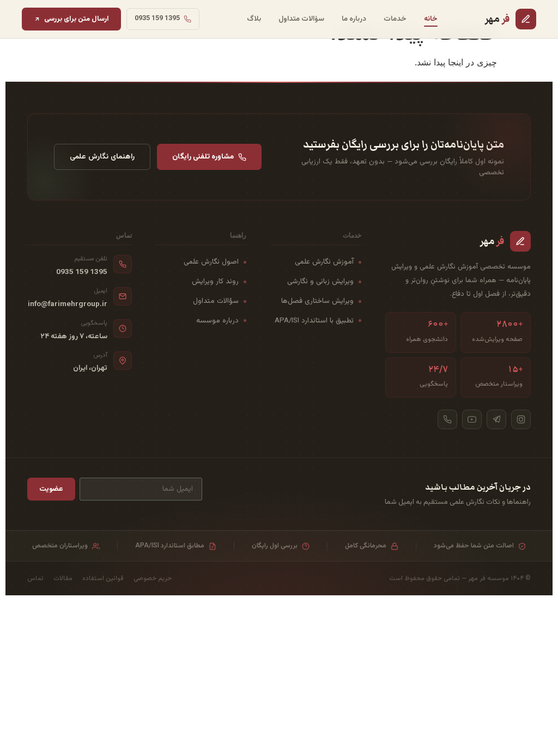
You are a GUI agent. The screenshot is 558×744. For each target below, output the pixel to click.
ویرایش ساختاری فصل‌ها (317, 301)
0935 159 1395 (81, 272)
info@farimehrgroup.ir (67, 304)
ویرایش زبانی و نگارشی (320, 281)
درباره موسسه (217, 320)
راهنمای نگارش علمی (102, 156)
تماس (35, 578)
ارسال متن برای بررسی (76, 19)
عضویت (51, 489)
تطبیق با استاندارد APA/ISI (314, 320)
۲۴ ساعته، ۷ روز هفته (73, 336)
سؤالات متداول (301, 19)
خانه (431, 19)
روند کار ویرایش (215, 281)
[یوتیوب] (472, 419)
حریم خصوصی (153, 578)
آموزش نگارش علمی (324, 261)
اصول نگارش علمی (211, 261)
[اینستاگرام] (521, 419)
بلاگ (254, 19)
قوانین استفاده (103, 578)
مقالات (62, 578)
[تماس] (447, 419)
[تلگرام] (496, 419)
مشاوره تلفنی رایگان (203, 156)
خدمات (395, 19)
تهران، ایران (90, 368)
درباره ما (354, 19)
